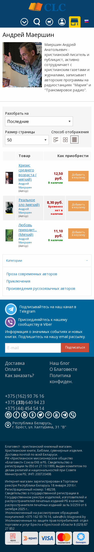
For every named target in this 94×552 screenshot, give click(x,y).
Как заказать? (19, 375)
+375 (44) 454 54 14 (24, 408)
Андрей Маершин (25, 185)
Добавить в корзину (78, 176)
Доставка (15, 363)
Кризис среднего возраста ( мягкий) (27, 172)
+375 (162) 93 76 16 (24, 396)
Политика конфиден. (61, 378)
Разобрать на (17, 113)
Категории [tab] (14, 260)
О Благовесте (63, 369)
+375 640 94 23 (25, 402)
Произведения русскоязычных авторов (40, 288)
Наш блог (60, 363)
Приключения (18, 281)
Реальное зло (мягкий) (29, 202)
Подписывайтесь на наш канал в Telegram (47, 309)
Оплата (13, 369)
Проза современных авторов (31, 273)
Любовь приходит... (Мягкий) (28, 230)
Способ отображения (70, 131)
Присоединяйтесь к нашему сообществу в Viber (42, 322)
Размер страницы (20, 131)
